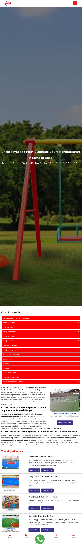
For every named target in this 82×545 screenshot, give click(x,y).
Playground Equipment (11, 377)
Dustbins (6, 368)
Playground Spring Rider (11, 350)
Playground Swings (9, 327)
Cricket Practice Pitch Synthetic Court (16, 318)
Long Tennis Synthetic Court (42, 477)
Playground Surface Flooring (34, 163)
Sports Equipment (9, 372)
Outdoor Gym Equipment (12, 354)
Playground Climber (10, 341)
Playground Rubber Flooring (42, 497)
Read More (34, 470)
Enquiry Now (65, 422)
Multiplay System (9, 323)
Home (4, 163)
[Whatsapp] (40, 539)
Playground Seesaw (10, 345)
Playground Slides (9, 332)
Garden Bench (8, 359)
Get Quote (47, 470)
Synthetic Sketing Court (40, 456)
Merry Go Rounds (9, 336)
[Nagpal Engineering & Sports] (8, 3)
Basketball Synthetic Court (41, 516)
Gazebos (6, 363)
